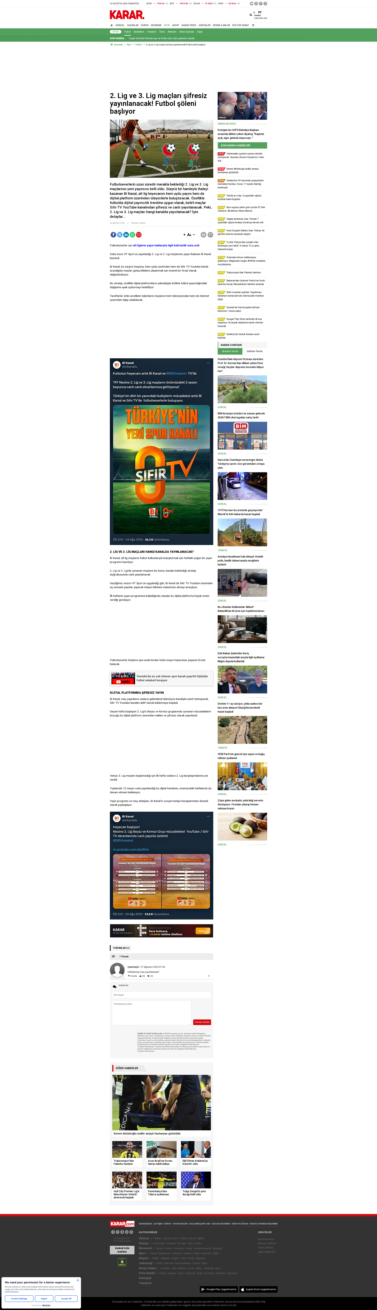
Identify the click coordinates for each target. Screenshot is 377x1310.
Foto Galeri (147, 1273)
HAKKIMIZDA (145, 1223)
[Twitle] (120, 235)
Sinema (181, 1268)
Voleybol (151, 31)
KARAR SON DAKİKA (122, 1250)
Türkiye (183, 1238)
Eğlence (200, 1258)
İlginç (199, 1268)
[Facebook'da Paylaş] (113, 235)
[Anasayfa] (112, 25)
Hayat (175, 25)
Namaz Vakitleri (267, 1243)
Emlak (168, 1248)
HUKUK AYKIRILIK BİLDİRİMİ (264, 1223)
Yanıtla (133, 976)
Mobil (159, 1263)
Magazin (165, 1258)
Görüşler (205, 25)
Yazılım (196, 1263)
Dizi (174, 1268)
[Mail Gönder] (139, 235)
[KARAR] (127, 14)
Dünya (145, 25)
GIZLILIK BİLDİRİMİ (221, 1223)
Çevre (192, 1238)
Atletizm (172, 31)
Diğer (200, 31)
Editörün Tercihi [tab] (255, 351)
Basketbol (139, 31)
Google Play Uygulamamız (221, 1289)
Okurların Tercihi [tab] (230, 351)
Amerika (171, 1243)
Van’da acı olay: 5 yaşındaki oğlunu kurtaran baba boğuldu (158, 38)
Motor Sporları (186, 31)
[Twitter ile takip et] (265, 3)
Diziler (155, 1258)
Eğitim (201, 1238)
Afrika (198, 1243)
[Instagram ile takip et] (131, 1232)
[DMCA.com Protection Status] (122, 1262)
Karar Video (189, 25)
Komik (190, 1268)
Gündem (166, 1268)
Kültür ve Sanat (205, 1273)
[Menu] (252, 25)
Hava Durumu (266, 1239)
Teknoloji (145, 1263)
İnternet (169, 1263)
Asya (190, 1243)
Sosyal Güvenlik (202, 1248)
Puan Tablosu (265, 1247)
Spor (167, 25)
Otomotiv (178, 1248)
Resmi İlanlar (221, 25)
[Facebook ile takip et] (261, 3)
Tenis (162, 31)
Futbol (127, 31)
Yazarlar (133, 25)
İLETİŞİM (158, 1223)
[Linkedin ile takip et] (127, 1232)
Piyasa (159, 1248)
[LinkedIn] (126, 235)
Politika (157, 1238)
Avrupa (182, 1243)
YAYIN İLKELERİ (180, 1223)
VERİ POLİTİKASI (240, 1223)
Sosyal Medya (183, 1263)
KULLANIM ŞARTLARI (199, 1223)
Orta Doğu (159, 1243)
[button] (184, 235)
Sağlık (175, 1258)
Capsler (172, 1273)
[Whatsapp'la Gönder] (132, 235)
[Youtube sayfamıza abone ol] (122, 1232)
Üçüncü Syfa (170, 1238)
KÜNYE (167, 1223)
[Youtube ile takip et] (251, 3)
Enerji (189, 1248)
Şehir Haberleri (266, 1252)
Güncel (120, 25)
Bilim (204, 1263)
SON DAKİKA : (117, 38)
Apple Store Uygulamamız (261, 1289)
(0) (143, 976)
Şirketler (217, 1248)
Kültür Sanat (240, 25)
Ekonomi (156, 25)
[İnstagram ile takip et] (256, 3)
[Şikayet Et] (208, 976)
